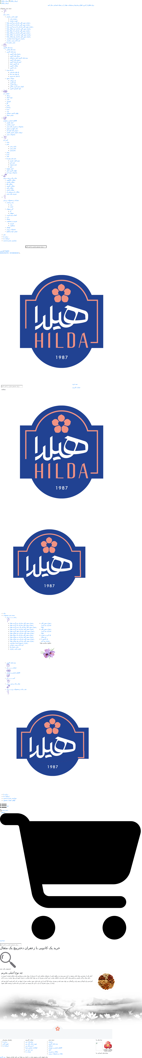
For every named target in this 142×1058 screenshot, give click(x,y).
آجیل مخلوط (10, 169)
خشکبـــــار (6, 93)
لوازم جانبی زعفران (12, 17)
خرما (8, 109)
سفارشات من (29, 1042)
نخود (11, 167)
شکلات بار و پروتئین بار (13, 192)
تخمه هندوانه (13, 165)
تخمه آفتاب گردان (15, 161)
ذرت (8, 217)
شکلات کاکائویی (11, 180)
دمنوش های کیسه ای (12, 130)
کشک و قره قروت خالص (17, 86)
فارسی (2, 251)
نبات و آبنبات (10, 202)
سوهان (12, 213)
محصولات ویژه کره (12, 172)
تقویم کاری (5, 1044)
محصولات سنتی (11, 134)
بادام (8, 144)
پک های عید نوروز (15, 76)
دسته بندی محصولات (9, 615)
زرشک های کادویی (15, 56)
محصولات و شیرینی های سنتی (15, 126)
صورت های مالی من (31, 1044)
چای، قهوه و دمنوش (12, 128)
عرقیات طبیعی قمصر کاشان (15, 132)
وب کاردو (3, 1057)
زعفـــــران (6, 14)
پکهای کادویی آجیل (12, 170)
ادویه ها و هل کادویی (15, 62)
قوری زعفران (14, 21)
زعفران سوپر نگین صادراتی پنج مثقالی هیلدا (19, 36)
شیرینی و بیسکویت (12, 221)
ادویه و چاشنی (10, 124)
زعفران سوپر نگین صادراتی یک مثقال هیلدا (18, 31)
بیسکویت (12, 225)
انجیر (8, 105)
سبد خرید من (29, 1050)
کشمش (9, 101)
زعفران (51, 1042)
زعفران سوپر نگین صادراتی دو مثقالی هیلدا (18, 33)
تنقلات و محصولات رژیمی (56, 1054)
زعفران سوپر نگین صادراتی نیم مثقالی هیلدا (19, 29)
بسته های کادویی (8, 47)
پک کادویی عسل (14, 64)
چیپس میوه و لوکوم (12, 231)
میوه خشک (10, 97)
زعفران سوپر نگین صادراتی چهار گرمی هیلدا (22, 631)
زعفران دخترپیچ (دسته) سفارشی (16, 38)
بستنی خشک (10, 115)
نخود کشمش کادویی (15, 88)
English (7, 251)
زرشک (8, 95)
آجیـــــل (5, 140)
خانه (4, 613)
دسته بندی (5, 810)
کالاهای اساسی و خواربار (10, 121)
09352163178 (4, 253)
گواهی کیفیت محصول (9, 800)
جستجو (3, 812)
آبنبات (11, 207)
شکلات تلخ (9, 184)
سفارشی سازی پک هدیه (10, 798)
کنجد (8, 156)
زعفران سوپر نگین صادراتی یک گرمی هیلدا (18, 25)
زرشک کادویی (14, 84)
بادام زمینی (13, 148)
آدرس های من (29, 1046)
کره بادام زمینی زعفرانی (13, 40)
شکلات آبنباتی (10, 190)
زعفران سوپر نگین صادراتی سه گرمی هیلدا (22, 629)
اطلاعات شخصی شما (31, 1048)
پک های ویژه (10, 70)
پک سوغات (13, 80)
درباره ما (5, 794)
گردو (8, 154)
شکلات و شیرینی (53, 1052)
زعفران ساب (13, 19)
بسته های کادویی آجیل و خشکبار (19, 58)
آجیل (50, 1050)
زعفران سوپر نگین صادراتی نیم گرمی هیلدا (18, 23)
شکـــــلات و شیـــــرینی (10, 178)
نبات (11, 205)
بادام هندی (13, 150)
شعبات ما (28, 1052)
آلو (7, 103)
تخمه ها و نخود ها (11, 158)
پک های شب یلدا (14, 74)
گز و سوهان (10, 209)
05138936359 (14, 253)
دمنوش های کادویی (15, 60)
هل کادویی (13, 82)
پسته (8, 142)
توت (8, 111)
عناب (8, 99)
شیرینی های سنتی (12, 194)
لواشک (8, 227)
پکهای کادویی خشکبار (12, 113)
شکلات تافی (10, 188)
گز (10, 211)
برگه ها (9, 107)
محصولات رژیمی (11, 229)
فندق (8, 152)
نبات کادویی (13, 68)
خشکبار (51, 1046)
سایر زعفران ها (11, 42)
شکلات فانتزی (10, 182)
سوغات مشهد (10, 78)
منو (8, 806)
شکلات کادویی (14, 66)
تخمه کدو (12, 163)
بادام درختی (13, 146)
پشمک (8, 219)
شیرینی (12, 223)
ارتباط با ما (6, 796)
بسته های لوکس (11, 49)
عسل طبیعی (10, 122)
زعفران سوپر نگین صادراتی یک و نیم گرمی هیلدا (20, 27)
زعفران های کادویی (15, 54)
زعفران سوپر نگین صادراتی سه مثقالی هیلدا (19, 35)
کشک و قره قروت (12, 215)
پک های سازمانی (14, 72)
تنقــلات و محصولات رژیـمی (11, 200)
